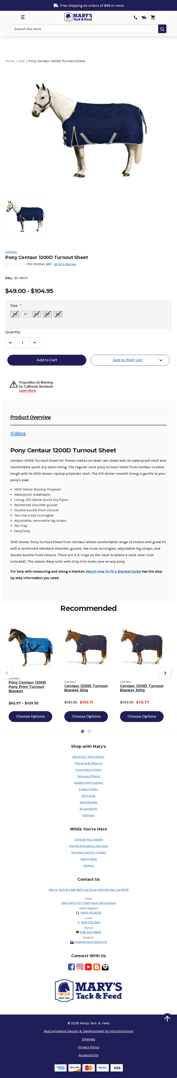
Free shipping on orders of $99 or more (92, 5)
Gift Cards (89, 796)
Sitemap (88, 815)
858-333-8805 (90, 932)
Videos (18, 433)
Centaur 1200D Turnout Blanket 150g (86, 688)
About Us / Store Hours (88, 757)
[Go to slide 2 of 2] (89, 731)
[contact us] (135, 17)
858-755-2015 (90, 922)
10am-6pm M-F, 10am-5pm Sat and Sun (88, 903)
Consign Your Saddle (88, 839)
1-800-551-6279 (90, 913)
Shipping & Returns (88, 763)
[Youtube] (88, 966)
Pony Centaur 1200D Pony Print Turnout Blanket (27, 686)
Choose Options (30, 716)
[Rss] (96, 966)
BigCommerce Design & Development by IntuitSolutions (88, 1031)
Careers (88, 865)
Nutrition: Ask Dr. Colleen (88, 852)
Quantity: (13, 332)
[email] (105, 966)
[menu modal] (23, 17)
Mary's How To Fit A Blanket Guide (113, 571)
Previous (7, 673)
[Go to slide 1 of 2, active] (82, 731)
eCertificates (89, 802)
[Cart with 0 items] (152, 17)
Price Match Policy (89, 770)
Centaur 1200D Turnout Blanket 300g (141, 688)
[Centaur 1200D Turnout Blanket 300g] (141, 646)
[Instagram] (79, 966)
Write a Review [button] (65, 264)
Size (15, 306)
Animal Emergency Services (88, 846)
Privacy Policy (88, 789)
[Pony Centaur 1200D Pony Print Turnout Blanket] (30, 646)
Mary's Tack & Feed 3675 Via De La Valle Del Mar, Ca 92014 (89, 890)
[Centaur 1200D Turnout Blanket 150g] (86, 646)
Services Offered (88, 776)
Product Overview (30, 417)
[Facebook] (71, 966)
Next (165, 673)
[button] (167, 1018)
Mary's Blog (89, 859)
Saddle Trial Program (88, 783)
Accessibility (88, 809)
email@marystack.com (90, 942)
